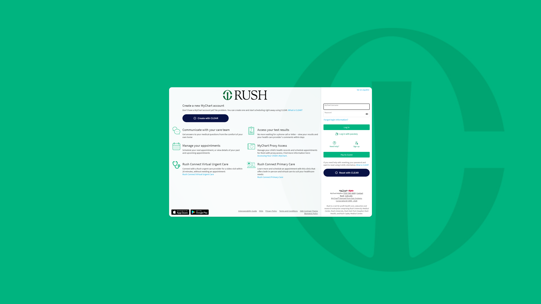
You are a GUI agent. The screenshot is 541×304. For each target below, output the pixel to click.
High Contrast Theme (309, 211)
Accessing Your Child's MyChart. (272, 155)
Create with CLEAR (208, 118)
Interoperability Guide (247, 211)
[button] (250, 118)
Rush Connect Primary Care (270, 177)
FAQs (261, 211)
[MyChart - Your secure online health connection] (245, 95)
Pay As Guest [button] (346, 154)
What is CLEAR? (295, 110)
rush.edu (348, 196)
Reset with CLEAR (349, 172)
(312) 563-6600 (349, 193)
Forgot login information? (336, 119)
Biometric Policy (311, 213)
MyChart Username (331, 105)
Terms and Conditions (288, 211)
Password (328, 112)
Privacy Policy (271, 211)
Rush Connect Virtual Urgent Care (198, 174)
